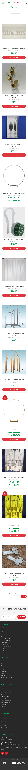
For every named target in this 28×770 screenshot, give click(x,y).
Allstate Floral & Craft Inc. (7, 692)
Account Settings (5, 727)
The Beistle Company (6, 702)
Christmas (3, 663)
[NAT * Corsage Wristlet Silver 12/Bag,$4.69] (14, 556)
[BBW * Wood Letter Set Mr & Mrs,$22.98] (14, 31)
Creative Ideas (4, 691)
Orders (2, 716)
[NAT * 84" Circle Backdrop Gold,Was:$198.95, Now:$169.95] (14, 410)
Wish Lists (3, 723)
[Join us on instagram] (6, 753)
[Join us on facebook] (2, 753)
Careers (3, 648)
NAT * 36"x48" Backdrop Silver (14, 477)
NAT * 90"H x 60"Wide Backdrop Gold (14, 380)
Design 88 (3, 704)
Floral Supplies (4, 669)
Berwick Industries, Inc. (6, 700)
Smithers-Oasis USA (5, 698)
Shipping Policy (4, 644)
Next (23, 596)
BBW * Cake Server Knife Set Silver (14, 145)
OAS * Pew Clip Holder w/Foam (14, 239)
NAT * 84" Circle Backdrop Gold (14, 428)
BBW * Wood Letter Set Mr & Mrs (14, 48)
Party (2, 673)
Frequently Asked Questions (7, 640)
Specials (3, 633)
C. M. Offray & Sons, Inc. (6, 696)
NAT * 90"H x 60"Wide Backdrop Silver (14, 334)
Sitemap (3, 650)
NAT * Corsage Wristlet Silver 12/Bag (14, 574)
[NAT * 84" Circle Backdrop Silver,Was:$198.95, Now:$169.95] (14, 176)
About (2, 627)
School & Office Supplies (6, 677)
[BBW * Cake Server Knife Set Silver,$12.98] (14, 127)
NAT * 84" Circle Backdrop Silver (14, 193)
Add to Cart (14, 57)
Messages (3, 718)
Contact (3, 629)
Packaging (3, 671)
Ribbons (3, 675)
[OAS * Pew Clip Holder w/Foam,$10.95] (14, 222)
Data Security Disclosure (6, 646)
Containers (3, 665)
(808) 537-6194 (9, 739)
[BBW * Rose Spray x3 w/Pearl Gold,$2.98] (14, 78)
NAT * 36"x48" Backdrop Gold (14, 524)
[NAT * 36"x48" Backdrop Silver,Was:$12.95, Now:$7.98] (14, 460)
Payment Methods (5, 721)
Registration (4, 631)
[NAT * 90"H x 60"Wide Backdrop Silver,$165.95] (14, 316)
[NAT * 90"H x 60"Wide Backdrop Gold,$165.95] (14, 361)
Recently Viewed (5, 725)
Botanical (3, 662)
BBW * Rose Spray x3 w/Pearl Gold (14, 96)
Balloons (3, 660)
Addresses (3, 720)
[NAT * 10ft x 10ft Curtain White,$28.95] (14, 269)
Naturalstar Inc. (4, 689)
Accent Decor (4, 694)
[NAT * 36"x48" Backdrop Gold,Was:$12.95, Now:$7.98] (14, 506)
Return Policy (4, 642)
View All (3, 706)
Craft (2, 667)
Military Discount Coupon (7, 638)
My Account (4, 634)
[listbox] (15, 12)
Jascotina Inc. (4, 687)
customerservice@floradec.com (12, 744)
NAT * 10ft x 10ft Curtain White (14, 286)
